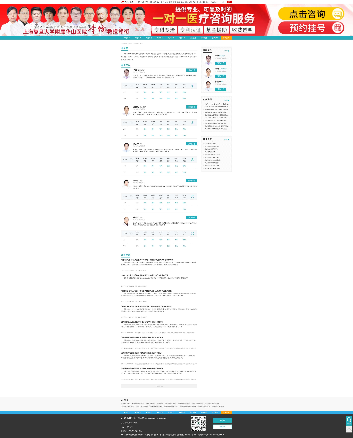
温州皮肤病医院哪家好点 (212, 165)
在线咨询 (226, 38)
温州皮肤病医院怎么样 (127, 406)
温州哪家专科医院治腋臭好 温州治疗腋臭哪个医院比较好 (142, 337)
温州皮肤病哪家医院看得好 (212, 160)
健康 (131, 2)
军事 (147, 2)
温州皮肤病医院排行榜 (203, 406)
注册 (223, 2)
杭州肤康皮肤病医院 (133, 43)
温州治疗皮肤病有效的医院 (212, 168)
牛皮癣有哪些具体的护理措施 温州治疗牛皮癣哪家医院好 (221, 123)
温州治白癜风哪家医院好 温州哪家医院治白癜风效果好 (220, 115)
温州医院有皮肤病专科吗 (212, 157)
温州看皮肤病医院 (210, 152)
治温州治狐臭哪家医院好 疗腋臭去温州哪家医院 (218, 118)
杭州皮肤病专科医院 (138, 403)
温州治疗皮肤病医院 (170, 403)
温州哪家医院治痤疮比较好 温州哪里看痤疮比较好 (219, 126)
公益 (182, 2)
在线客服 (349, 423)
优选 (186, 2)
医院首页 (127, 38)
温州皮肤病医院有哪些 (211, 149)
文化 (166, 2)
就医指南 (204, 38)
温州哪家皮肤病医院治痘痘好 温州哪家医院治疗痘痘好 (141, 353)
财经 (150, 2)
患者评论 (215, 38)
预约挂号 (191, 70)
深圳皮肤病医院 (150, 403)
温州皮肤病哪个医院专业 (212, 163)
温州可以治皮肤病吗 (211, 143)
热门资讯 (193, 38)
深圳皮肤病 (159, 403)
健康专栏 (171, 38)
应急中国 (202, 2)
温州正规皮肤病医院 (218, 406)
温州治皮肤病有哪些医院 (212, 146)
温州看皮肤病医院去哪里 (212, 403)
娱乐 (154, 2)
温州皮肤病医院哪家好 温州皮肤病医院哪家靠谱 (218, 120)
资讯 (143, 2)
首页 (139, 2)
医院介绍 (138, 38)
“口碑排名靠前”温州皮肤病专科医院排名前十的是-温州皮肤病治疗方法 (147, 260)
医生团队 (160, 38)
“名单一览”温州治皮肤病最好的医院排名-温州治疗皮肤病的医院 (144, 275)
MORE (226, 51)
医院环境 (182, 38)
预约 (145, 92)
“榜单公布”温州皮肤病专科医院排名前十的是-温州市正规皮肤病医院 (146, 306)
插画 (174, 2)
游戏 (162, 2)
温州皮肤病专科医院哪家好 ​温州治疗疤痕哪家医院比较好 (221, 129)
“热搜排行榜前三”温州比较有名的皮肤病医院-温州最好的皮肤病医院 (146, 291)
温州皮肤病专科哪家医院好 (212, 154)
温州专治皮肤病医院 (142, 406)
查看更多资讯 (159, 386)
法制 (190, 2)
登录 (229, 2)
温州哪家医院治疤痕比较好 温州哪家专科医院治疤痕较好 (142, 322)
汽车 (158, 2)
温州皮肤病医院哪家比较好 (188, 406)
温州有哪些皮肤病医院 (155, 406)
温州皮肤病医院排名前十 (171, 406)
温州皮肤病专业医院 (184, 403)
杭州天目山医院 (125, 403)
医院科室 (149, 38)
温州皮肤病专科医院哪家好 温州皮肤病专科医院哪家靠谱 (142, 368)
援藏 (170, 2)
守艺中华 (195, 2)
